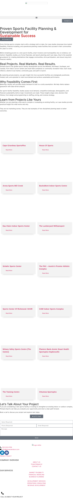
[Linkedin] (2, 452)
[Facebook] (6, 452)
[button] (36, 17)
